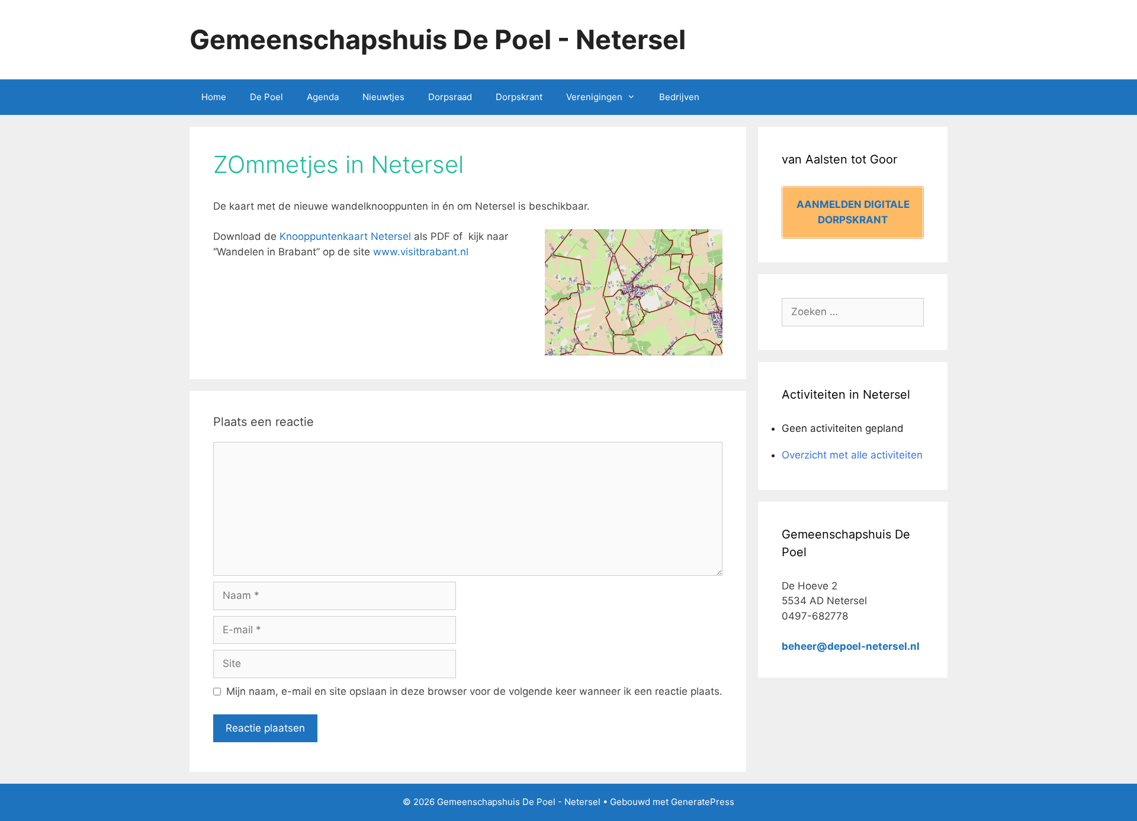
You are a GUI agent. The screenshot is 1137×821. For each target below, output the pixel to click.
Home (213, 96)
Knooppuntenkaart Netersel (345, 236)
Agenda (323, 96)
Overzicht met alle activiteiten (852, 455)
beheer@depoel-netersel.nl (851, 646)
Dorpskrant (519, 96)
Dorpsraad (450, 96)
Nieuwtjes (383, 96)
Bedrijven (679, 96)
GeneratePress (702, 801)
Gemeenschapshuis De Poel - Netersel (438, 39)
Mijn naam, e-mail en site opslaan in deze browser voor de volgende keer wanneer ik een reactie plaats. (474, 691)
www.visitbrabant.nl (420, 252)
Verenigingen (594, 96)
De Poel (266, 96)
